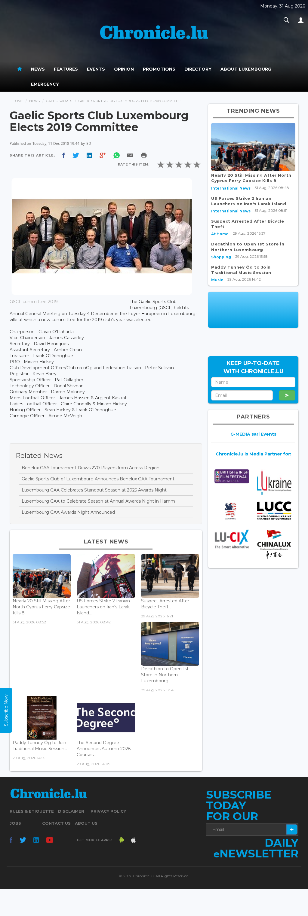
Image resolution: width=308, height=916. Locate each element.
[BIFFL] (231, 476)
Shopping (221, 257)
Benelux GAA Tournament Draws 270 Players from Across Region (90, 467)
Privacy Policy (108, 811)
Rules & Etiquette (32, 811)
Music (217, 280)
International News (231, 188)
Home (18, 101)
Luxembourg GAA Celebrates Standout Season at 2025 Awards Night (94, 490)
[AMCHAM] (231, 511)
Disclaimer (71, 811)
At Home (220, 234)
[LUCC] (274, 510)
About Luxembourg (245, 69)
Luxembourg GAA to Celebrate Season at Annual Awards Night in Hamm (98, 501)
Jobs (15, 823)
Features (66, 69)
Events (96, 69)
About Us (86, 823)
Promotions (159, 69)
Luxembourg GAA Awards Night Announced (68, 512)
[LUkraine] (274, 482)
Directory (197, 69)
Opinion (124, 69)
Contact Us (56, 823)
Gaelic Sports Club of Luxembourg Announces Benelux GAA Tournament (98, 479)
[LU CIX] (231, 539)
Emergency (45, 84)
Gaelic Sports (59, 101)
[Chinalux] (274, 544)
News (38, 69)
